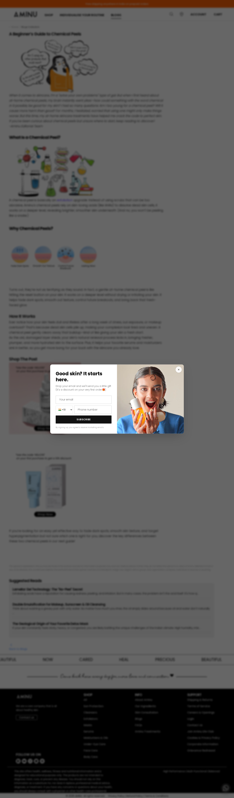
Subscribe (84, 419)
